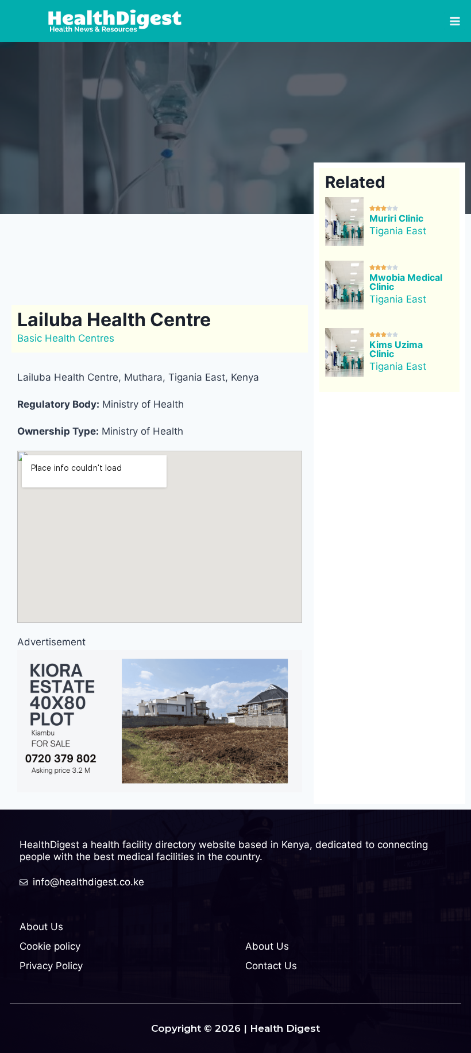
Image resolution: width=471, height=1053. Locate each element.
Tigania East (397, 231)
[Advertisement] (226, 257)
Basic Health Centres (65, 338)
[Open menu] (454, 21)
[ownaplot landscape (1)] (159, 721)
